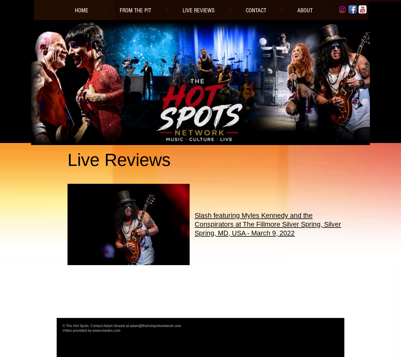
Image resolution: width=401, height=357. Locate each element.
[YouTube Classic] (362, 9)
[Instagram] (342, 9)
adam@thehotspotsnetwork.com (155, 326)
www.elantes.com (106, 331)
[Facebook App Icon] (352, 9)
